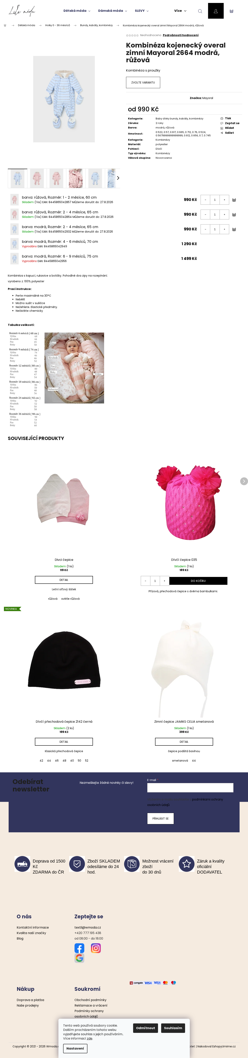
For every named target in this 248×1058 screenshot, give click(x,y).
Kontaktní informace (33, 927)
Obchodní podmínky (90, 1000)
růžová (52, 599)
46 (57, 761)
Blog (20, 938)
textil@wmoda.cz (87, 927)
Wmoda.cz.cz (55, 1046)
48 (64, 761)
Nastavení (75, 1048)
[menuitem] (77, 11)
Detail (64, 580)
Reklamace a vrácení (90, 1005)
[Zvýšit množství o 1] (224, 199)
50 (79, 761)
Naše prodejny (28, 1005)
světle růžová (70, 599)
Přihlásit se (161, 819)
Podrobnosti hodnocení (181, 35)
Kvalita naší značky (31, 933)
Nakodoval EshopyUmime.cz (216, 1046)
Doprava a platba (30, 1000)
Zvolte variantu (143, 82)
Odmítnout (145, 1028)
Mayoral (207, 98)
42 (41, 761)
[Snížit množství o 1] (205, 199)
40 (72, 761)
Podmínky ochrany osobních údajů (89, 1014)
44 (49, 761)
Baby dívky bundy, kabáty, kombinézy (179, 118)
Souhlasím (173, 1028)
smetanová (180, 761)
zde (89, 1038)
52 (86, 761)
